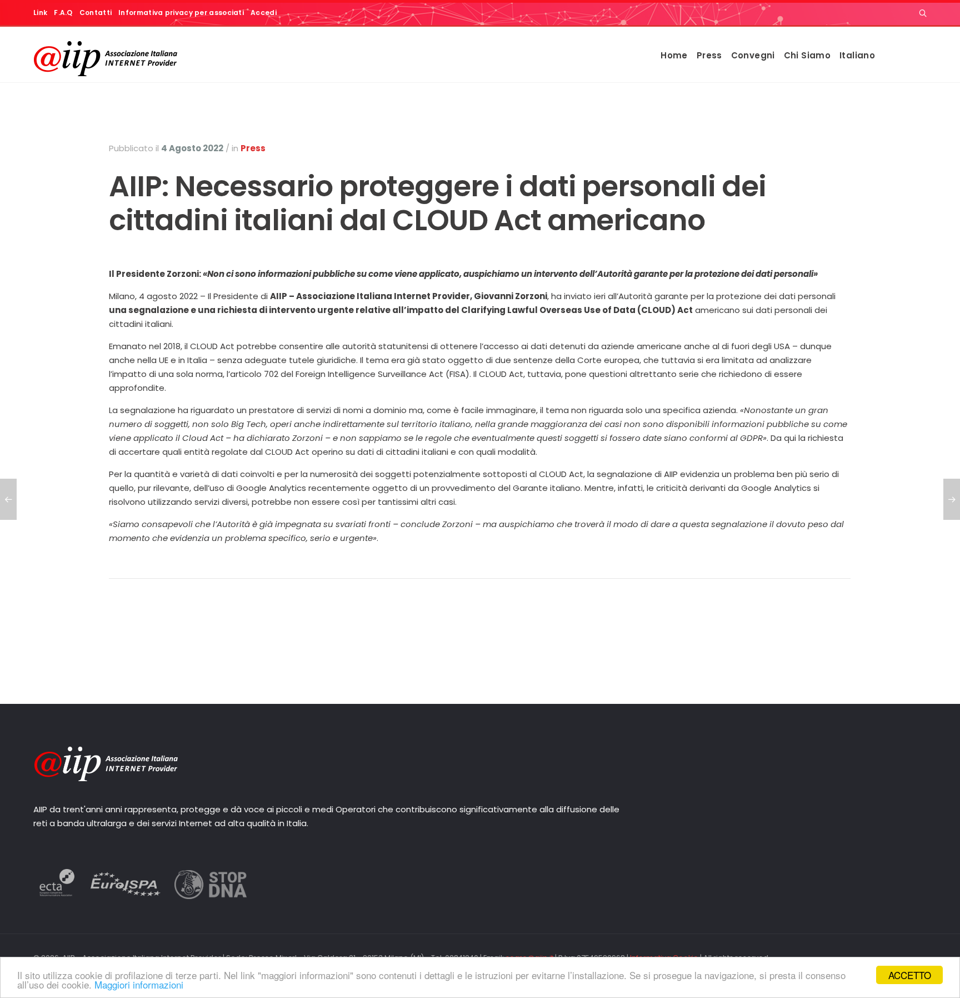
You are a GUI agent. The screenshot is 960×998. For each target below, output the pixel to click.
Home (674, 55)
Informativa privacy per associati (181, 12)
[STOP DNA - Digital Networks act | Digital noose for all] (210, 896)
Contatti (95, 12)
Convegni (753, 55)
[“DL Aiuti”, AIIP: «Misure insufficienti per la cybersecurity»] (951, 499)
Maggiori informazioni (138, 984)
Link (40, 12)
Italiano (857, 55)
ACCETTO (909, 975)
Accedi (264, 12)
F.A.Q (63, 12)
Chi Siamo (807, 55)
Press (709, 55)
